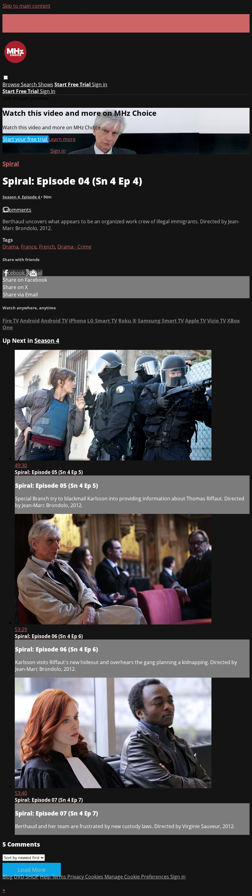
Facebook (14, 272)
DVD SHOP (26, 876)
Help (46, 876)
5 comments (16, 209)
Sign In (47, 91)
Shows (45, 84)
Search (29, 84)
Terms (59, 876)
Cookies (94, 876)
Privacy (76, 876)
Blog (7, 876)
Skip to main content (26, 5)
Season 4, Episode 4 (21, 197)
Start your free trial (25, 139)
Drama (10, 246)
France (29, 246)
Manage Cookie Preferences (137, 876)
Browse (11, 84)
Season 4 (46, 340)
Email (36, 272)
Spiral (10, 163)
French (47, 246)
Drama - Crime (74, 246)
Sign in (99, 84)
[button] (6, 78)
